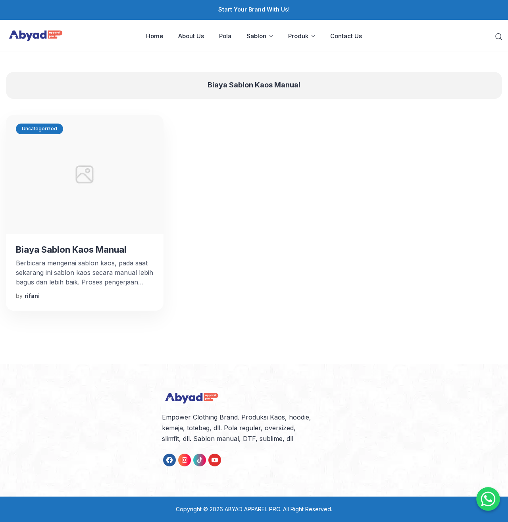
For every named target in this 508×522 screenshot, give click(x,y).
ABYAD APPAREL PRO (252, 509)
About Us (191, 36)
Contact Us (346, 36)
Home (154, 36)
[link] (169, 460)
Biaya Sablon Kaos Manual (71, 249)
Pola (225, 36)
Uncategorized (39, 128)
